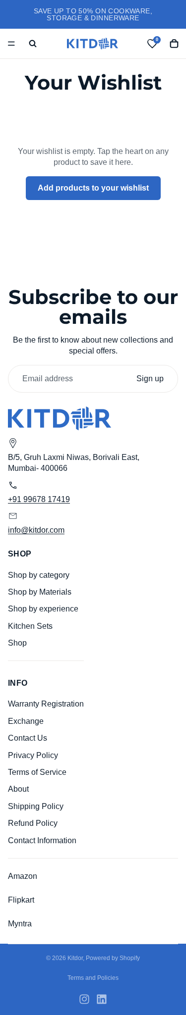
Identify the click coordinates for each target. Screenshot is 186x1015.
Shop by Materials (39, 592)
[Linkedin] (102, 999)
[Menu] (11, 43)
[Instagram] (84, 999)
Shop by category (38, 575)
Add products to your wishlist (93, 188)
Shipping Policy (35, 806)
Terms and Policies (93, 977)
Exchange (26, 721)
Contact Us (27, 738)
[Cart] (174, 43)
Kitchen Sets (30, 626)
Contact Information (42, 840)
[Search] (33, 43)
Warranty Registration (46, 704)
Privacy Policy (33, 755)
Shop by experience (43, 609)
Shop (17, 643)
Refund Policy (33, 823)
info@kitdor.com (36, 530)
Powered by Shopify (113, 958)
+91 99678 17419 (39, 499)
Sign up (150, 378)
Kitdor (75, 958)
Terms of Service (37, 772)
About (18, 789)
